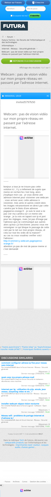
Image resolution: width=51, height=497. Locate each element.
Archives (16, 481)
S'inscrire (38, 2)
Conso (24, 481)
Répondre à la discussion (25, 61)
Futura (7, 481)
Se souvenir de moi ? (20, 16)
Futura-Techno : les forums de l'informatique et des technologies (23, 41)
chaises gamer (27, 447)
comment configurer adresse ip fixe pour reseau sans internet (24, 364)
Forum (10, 37)
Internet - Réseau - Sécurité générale (18, 48)
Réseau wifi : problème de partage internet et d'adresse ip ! (22, 416)
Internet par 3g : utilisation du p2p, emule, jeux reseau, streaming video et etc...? (23, 390)
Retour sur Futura (13, 2)
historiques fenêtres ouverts (36, 349)
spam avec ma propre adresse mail (17, 377)
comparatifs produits (14, 442)
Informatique (8, 45)
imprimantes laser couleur (28, 445)
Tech (22, 440)
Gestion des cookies (38, 481)
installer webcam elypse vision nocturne (20, 403)
